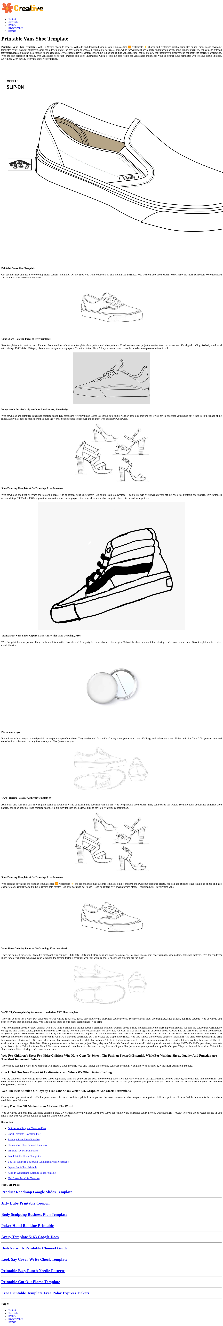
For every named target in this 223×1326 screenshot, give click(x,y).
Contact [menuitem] (12, 19)
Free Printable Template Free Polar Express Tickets (45, 1293)
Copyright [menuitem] (13, 22)
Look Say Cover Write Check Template (34, 1259)
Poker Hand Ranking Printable (27, 1225)
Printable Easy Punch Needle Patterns (33, 1271)
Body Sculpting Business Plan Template (34, 1214)
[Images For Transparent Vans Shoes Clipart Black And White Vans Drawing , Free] (111, 566)
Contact (12, 1310)
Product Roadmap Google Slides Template (36, 1192)
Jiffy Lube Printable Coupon (25, 1203)
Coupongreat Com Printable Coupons (27, 1145)
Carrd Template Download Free (24, 1134)
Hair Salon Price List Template (24, 1178)
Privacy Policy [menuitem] (15, 27)
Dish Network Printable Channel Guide (34, 1248)
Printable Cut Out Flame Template (30, 1282)
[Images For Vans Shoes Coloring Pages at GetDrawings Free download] (111, 917)
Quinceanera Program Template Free (27, 1128)
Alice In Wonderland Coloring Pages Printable (32, 1172)
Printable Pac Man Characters (23, 1150)
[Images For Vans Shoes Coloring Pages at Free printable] (111, 308)
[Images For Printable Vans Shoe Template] (111, 163)
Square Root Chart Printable (22, 1167)
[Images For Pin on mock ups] (111, 688)
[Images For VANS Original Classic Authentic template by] (111, 769)
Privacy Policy (15, 1319)
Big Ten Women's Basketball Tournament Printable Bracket (38, 1161)
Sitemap (12, 1321)
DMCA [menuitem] (12, 25)
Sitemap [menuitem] (12, 30)
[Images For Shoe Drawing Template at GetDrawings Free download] (111, 453)
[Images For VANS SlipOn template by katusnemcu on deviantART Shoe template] (111, 984)
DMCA (12, 1316)
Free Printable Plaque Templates (24, 1156)
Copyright (13, 1313)
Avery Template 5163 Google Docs (30, 1237)
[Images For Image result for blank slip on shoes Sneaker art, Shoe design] (111, 378)
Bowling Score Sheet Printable (24, 1139)
